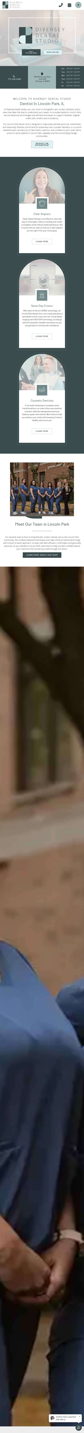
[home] (20, 5)
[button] (78, 5)
